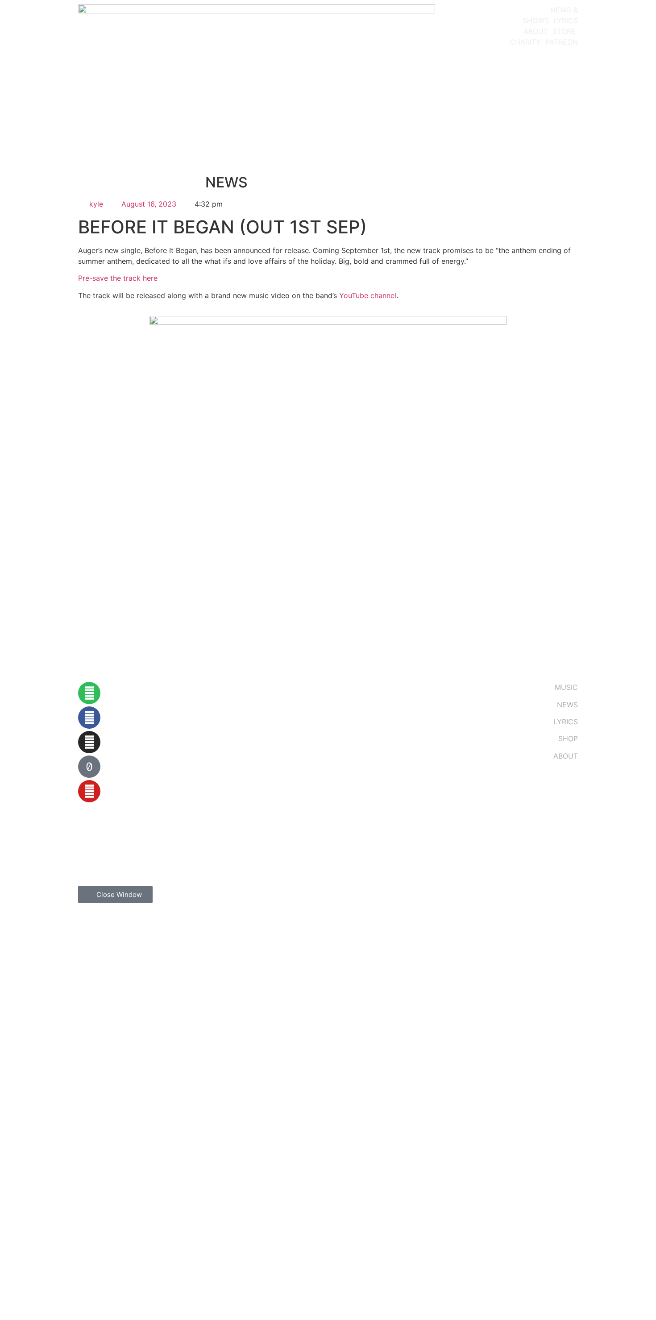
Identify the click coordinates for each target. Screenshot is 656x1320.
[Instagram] (89, 742)
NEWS (567, 704)
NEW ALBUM (524, 9)
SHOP (568, 738)
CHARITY (525, 41)
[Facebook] (89, 717)
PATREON (561, 41)
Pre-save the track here (118, 278)
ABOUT (535, 31)
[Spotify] (89, 693)
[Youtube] (89, 791)
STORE (564, 31)
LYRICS (565, 20)
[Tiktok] (89, 766)
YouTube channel (367, 295)
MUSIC (566, 687)
